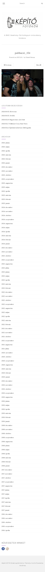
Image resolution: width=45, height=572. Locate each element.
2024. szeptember (8, 219)
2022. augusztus (7, 308)
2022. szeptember (8, 304)
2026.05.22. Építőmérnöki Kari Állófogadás (16, 128)
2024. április (6, 232)
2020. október (6, 357)
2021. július (5, 349)
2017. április (6, 498)
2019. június (6, 401)
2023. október (6, 256)
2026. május (6, 147)
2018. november (7, 429)
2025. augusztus (7, 183)
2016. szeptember (8, 526)
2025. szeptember (8, 179)
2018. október (6, 433)
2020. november (7, 353)
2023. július (5, 268)
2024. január (6, 244)
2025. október (6, 175)
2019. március (6, 413)
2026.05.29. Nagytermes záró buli (13, 120)
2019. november (7, 385)
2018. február (6, 462)
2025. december (7, 167)
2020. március (6, 369)
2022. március (6, 320)
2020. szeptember (8, 361)
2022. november (7, 296)
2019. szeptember (8, 393)
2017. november (7, 474)
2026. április (6, 151)
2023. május (5, 276)
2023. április (6, 280)
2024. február (6, 240)
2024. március (6, 236)
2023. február (6, 288)
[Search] (42, 3)
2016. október (6, 522)
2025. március (6, 195)
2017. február (6, 506)
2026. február (6, 159)
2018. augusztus (7, 441)
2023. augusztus (7, 264)
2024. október (6, 215)
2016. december (7, 514)
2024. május (6, 227)
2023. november (7, 252)
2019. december (7, 381)
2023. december (7, 248)
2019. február (6, 417)
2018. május (5, 450)
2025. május (6, 187)
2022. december (7, 292)
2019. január (6, 421)
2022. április (6, 316)
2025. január (6, 203)
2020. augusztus (7, 365)
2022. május (5, 312)
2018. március (6, 458)
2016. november (7, 518)
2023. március (6, 284)
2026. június (6, 143)
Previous (8, 65)
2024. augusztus (7, 223)
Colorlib (33, 563)
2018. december (7, 425)
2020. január (6, 377)
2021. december (7, 328)
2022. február (6, 324)
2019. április (6, 409)
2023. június (6, 272)
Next (38, 65)
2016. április (6, 530)
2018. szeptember (8, 437)
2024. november (7, 211)
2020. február (6, 373)
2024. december (7, 207)
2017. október (6, 478)
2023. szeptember (8, 260)
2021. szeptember (8, 341)
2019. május (5, 405)
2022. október (6, 300)
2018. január (6, 466)
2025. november (7, 171)
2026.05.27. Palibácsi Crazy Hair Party (14, 124)
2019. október (6, 389)
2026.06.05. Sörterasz (9, 112)
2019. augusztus (7, 397)
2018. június (6, 446)
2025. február (6, 199)
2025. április (6, 191)
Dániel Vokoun (30, 57)
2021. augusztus (7, 345)
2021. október (6, 337)
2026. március (6, 155)
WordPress (22, 565)
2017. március (6, 502)
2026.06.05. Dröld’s (8, 116)
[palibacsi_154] (22, 83)
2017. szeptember (8, 482)
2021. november (7, 332)
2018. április (6, 454)
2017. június (5, 490)
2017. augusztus (7, 486)
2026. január (6, 163)
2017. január (6, 510)
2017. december (7, 470)
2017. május (5, 494)
